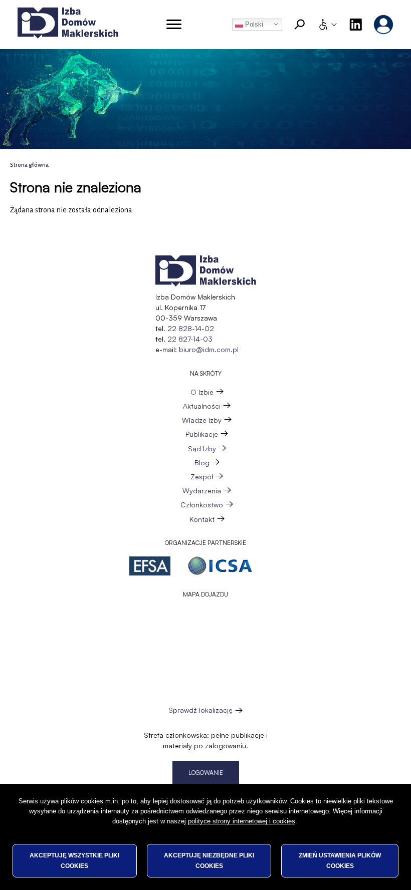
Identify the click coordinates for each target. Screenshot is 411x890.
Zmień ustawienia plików (340, 860)
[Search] (300, 25)
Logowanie (205, 772)
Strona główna (29, 165)
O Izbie (202, 392)
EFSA (149, 565)
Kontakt (202, 519)
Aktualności (202, 406)
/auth (383, 25)
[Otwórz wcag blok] (327, 25)
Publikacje (201, 434)
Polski (253, 24)
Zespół (201, 476)
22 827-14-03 (190, 339)
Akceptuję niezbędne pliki (209, 860)
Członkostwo (201, 504)
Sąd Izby (202, 448)
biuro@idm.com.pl (209, 349)
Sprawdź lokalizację (200, 710)
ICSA (220, 565)
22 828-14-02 (190, 328)
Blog (202, 462)
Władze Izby (202, 420)
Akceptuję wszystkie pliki (74, 860)
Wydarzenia (201, 490)
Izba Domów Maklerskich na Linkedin (355, 24)
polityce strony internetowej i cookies (241, 821)
